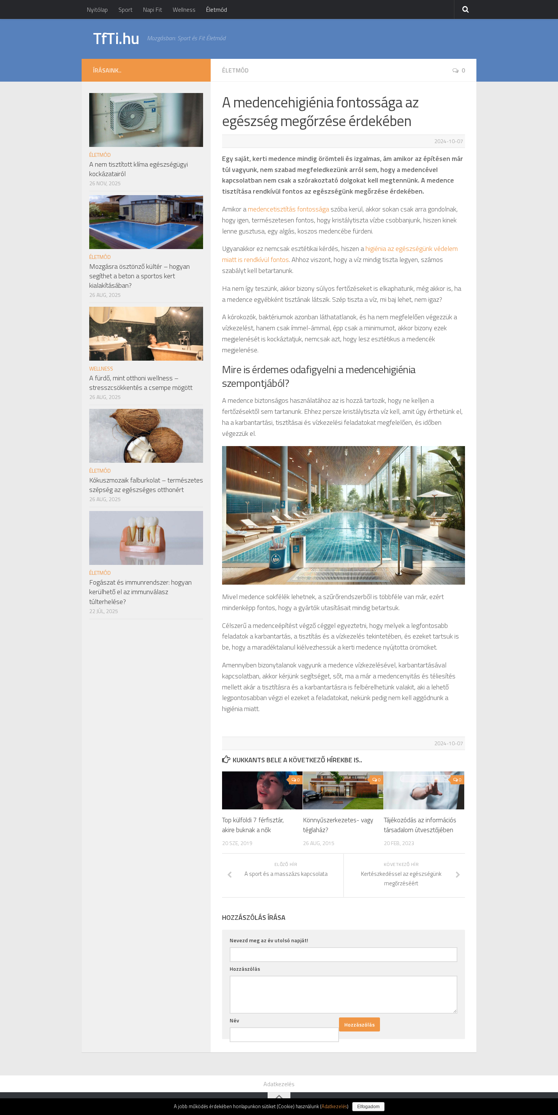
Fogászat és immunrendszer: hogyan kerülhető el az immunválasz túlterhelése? (140, 591)
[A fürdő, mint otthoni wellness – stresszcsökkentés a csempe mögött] (146, 334)
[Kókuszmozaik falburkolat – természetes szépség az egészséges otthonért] (146, 436)
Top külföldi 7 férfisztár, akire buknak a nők (253, 825)
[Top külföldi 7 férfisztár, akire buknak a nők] (262, 790)
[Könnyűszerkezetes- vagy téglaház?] (343, 790)
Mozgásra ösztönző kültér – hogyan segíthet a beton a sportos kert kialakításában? (139, 275)
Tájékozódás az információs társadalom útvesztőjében (420, 825)
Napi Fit (152, 9)
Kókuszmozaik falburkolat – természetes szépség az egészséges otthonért (146, 485)
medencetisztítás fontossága (288, 209)
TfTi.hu (116, 38)
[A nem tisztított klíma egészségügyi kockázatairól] (146, 120)
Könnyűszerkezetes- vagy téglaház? (338, 825)
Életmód (216, 9)
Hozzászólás (245, 969)
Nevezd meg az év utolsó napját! (269, 940)
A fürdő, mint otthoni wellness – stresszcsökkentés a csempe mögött (140, 383)
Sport (125, 9)
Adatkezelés (279, 1083)
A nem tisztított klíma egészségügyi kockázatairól (138, 169)
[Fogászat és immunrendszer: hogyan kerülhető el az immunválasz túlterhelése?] (146, 538)
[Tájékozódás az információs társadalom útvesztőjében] (424, 790)
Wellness (184, 9)
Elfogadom (368, 1106)
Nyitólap (97, 9)
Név (234, 1020)
